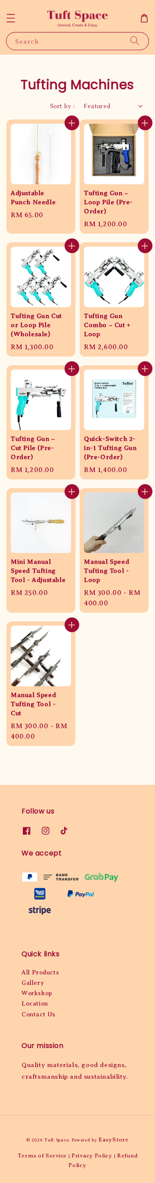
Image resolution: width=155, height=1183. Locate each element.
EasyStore (113, 1139)
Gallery (33, 983)
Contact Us (39, 1014)
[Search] (135, 40)
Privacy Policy (91, 1155)
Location (35, 1003)
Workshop (37, 993)
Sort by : (62, 106)
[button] (10, 18)
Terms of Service (42, 1155)
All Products (40, 972)
